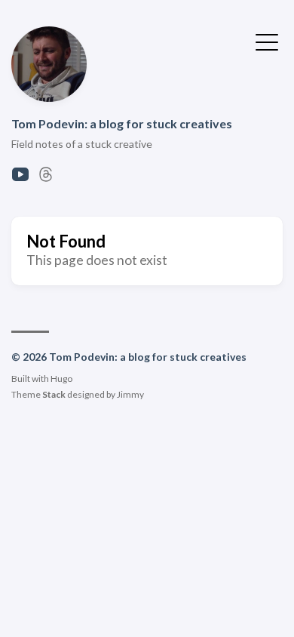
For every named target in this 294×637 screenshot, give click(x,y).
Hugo (61, 378)
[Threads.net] (46, 178)
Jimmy (130, 394)
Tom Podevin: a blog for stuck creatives (121, 123)
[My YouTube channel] (20, 178)
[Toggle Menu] (267, 40)
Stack (54, 394)
